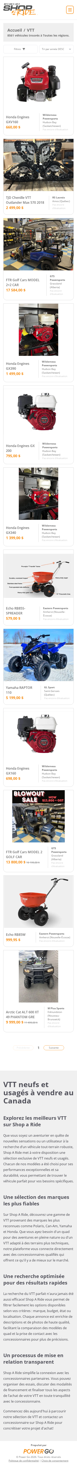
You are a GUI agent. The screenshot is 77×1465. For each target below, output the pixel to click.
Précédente (23, 1047)
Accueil (14, 30)
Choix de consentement (54, 1460)
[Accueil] (20, 9)
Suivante (54, 1047)
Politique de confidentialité (24, 1460)
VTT (30, 30)
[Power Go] (38, 1451)
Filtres (17, 49)
